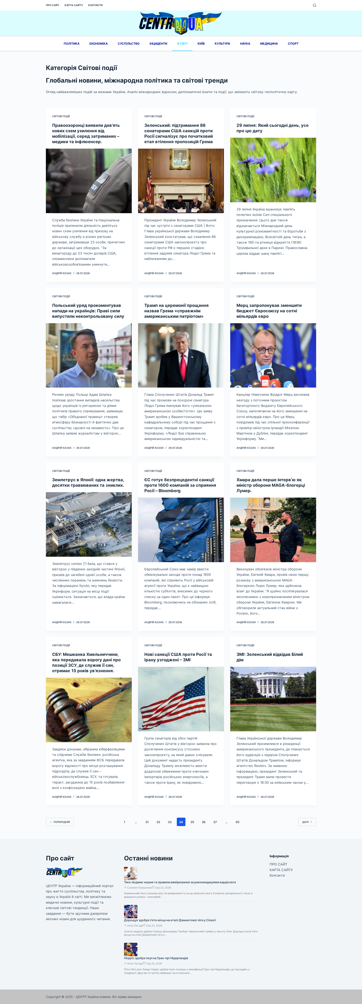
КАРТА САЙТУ (74, 5)
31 (147, 822)
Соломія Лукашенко (139, 887)
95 (237, 822)
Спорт (293, 43)
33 (170, 822)
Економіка (98, 43)
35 (192, 822)
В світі (182, 43)
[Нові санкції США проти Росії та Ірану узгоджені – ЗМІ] (181, 699)
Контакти (95, 5)
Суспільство (129, 43)
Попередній (61, 822)
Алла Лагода (135, 925)
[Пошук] (314, 5)
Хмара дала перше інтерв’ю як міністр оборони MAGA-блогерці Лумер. (271, 485)
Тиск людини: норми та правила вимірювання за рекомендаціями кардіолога (180, 882)
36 (204, 822)
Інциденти (158, 43)
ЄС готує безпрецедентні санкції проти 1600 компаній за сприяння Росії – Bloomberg (180, 485)
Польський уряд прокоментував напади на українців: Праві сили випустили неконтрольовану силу (88, 311)
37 (215, 822)
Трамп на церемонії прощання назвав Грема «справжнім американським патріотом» (176, 311)
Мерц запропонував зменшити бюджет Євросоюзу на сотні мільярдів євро (269, 311)
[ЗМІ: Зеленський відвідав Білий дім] (273, 699)
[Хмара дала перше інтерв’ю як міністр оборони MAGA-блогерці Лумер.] (273, 530)
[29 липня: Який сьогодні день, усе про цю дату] (273, 170)
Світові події (61, 116)
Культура (222, 43)
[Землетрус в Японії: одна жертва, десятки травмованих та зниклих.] (89, 524)
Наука (245, 43)
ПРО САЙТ (52, 5)
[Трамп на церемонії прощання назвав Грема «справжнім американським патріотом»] (181, 355)
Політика (71, 43)
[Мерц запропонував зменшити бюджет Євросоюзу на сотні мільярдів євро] (273, 355)
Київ (201, 43)
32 (158, 822)
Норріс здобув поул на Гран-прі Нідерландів (156, 958)
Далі (305, 822)
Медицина (269, 43)
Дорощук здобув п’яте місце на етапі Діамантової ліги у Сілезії (170, 920)
